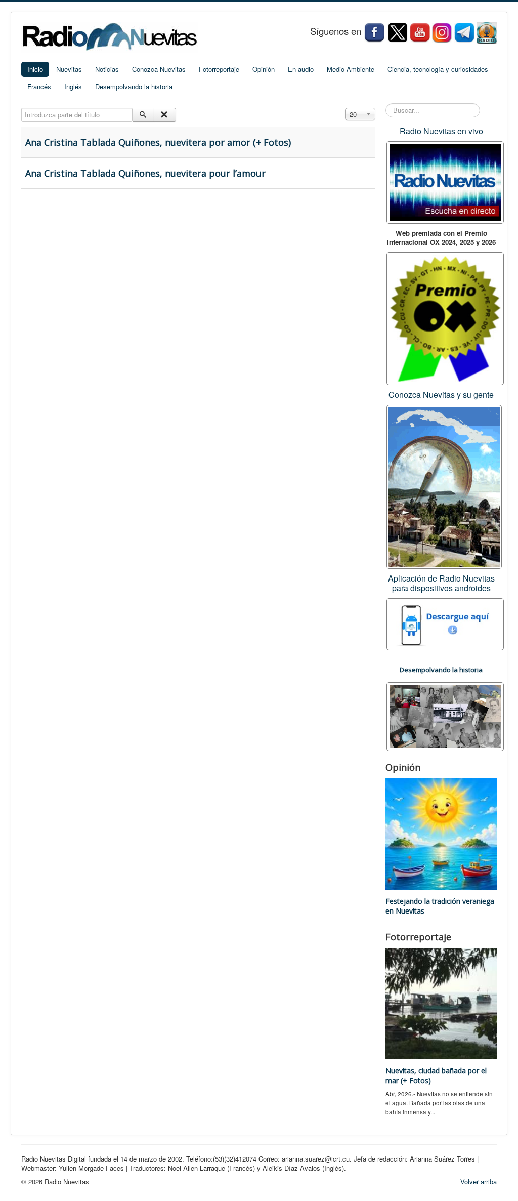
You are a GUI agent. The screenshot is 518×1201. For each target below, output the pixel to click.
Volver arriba (478, 1181)
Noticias (107, 69)
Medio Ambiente (350, 69)
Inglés (73, 86)
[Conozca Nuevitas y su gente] (444, 485)
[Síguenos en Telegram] (465, 32)
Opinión (263, 69)
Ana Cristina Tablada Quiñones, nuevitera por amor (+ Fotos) (158, 142)
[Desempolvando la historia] (445, 715)
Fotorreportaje (219, 69)
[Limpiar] (165, 115)
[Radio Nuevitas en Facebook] (374, 32)
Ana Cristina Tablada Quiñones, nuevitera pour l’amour (145, 173)
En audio (301, 69)
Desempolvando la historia (133, 86)
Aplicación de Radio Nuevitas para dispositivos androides (441, 583)
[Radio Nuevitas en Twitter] (397, 32)
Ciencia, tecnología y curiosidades (437, 69)
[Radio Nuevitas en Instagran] (442, 32)
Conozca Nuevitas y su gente (441, 394)
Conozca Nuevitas (159, 69)
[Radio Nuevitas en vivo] (487, 32)
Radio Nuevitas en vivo (441, 131)
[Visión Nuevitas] (420, 32)
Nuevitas (69, 69)
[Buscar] (143, 115)
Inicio (35, 69)
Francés (39, 86)
